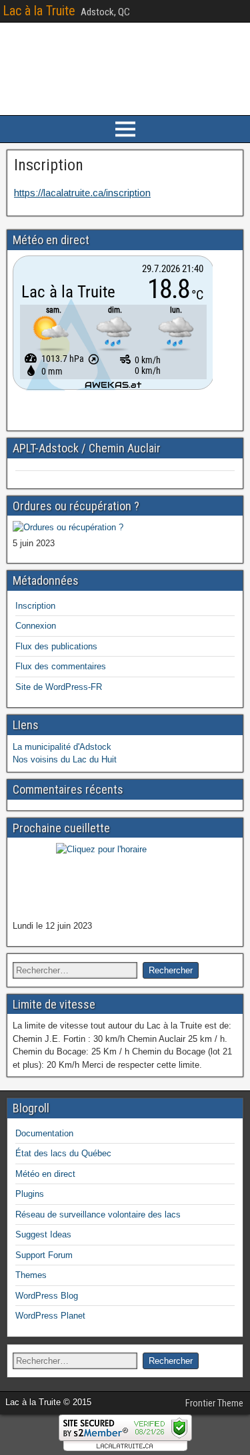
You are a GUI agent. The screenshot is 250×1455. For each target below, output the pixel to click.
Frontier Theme (214, 1403)
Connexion (35, 626)
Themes (31, 1275)
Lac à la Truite (39, 11)
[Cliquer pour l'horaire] (68, 527)
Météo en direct (45, 1174)
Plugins (29, 1194)
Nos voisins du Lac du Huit (65, 759)
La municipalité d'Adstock (62, 747)
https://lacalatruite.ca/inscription (82, 192)
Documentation (44, 1133)
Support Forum (44, 1255)
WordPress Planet (50, 1316)
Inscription (48, 165)
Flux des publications (56, 646)
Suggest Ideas (43, 1234)
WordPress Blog (46, 1296)
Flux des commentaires (60, 666)
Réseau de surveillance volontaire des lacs (98, 1214)
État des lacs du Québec (63, 1153)
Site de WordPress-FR (58, 687)
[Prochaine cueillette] (125, 880)
